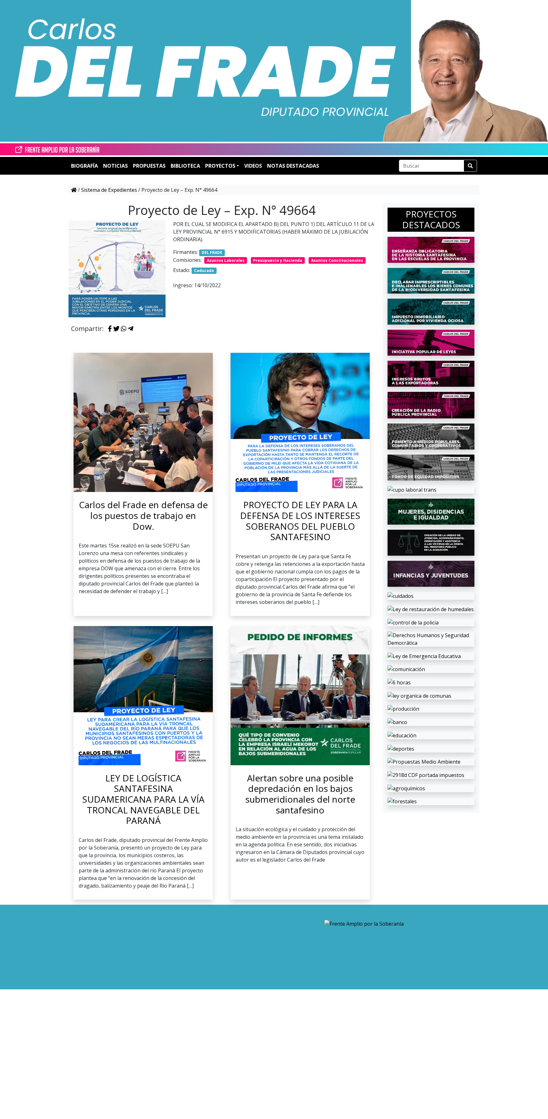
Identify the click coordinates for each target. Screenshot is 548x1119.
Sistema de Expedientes (109, 189)
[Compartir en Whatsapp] (124, 329)
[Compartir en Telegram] (131, 329)
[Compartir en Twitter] (116, 329)
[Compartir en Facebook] (110, 329)
